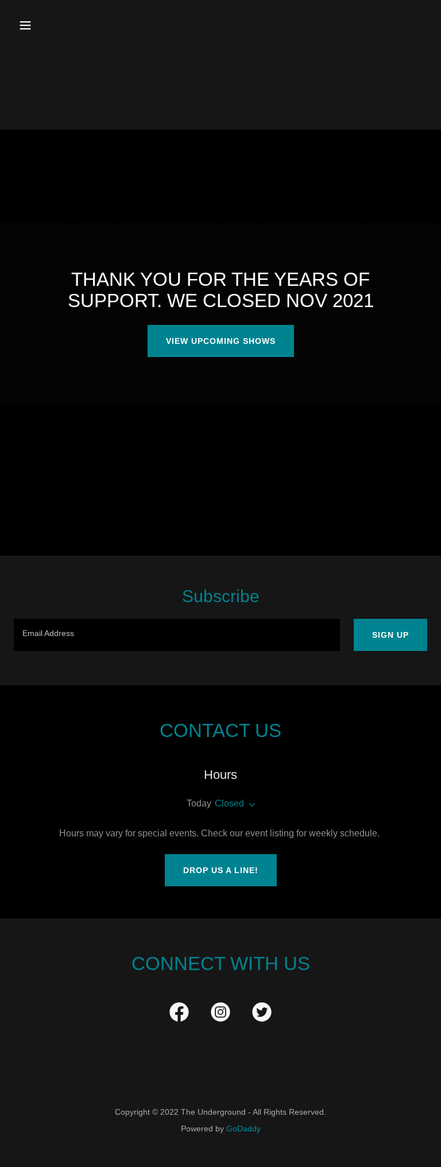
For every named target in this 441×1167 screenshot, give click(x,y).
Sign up (390, 634)
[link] (179, 1014)
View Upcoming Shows (221, 341)
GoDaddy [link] (243, 1128)
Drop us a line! (220, 870)
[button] (61, 25)
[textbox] (177, 635)
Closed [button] (229, 803)
